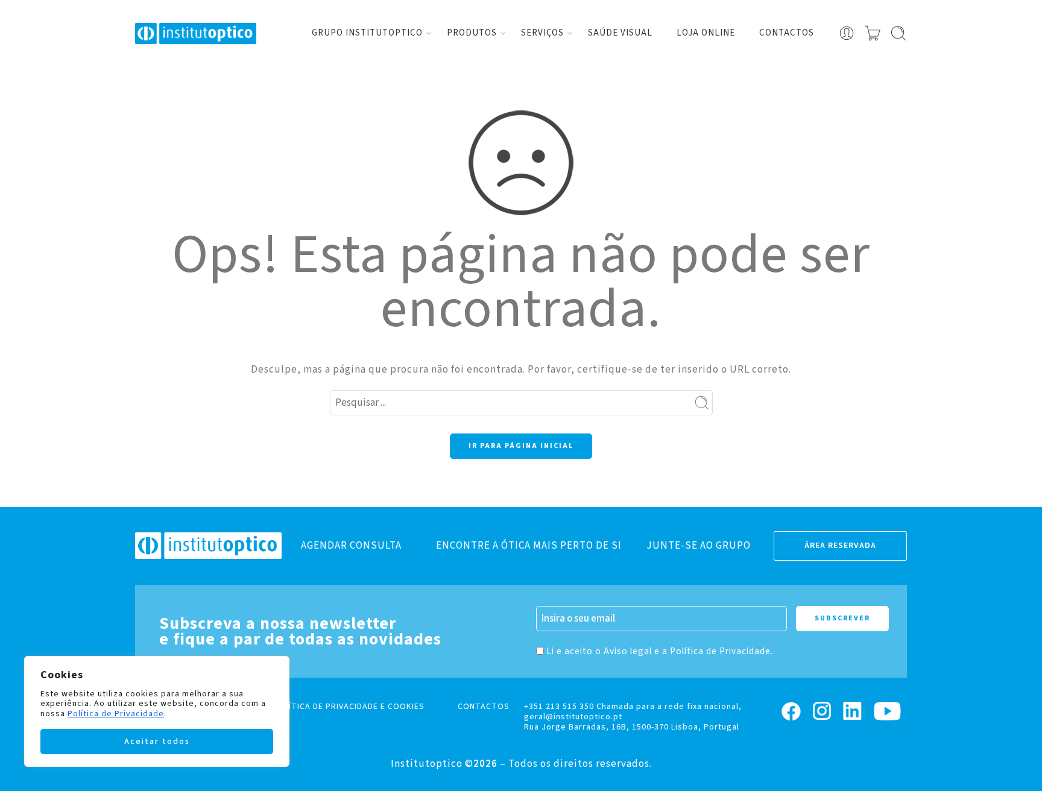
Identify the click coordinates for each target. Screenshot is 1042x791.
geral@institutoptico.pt (573, 717)
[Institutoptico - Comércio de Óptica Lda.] (195, 33)
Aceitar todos (157, 742)
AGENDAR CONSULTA (351, 545)
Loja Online (706, 33)
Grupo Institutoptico (367, 33)
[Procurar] (898, 33)
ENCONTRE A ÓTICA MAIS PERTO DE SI (529, 545)
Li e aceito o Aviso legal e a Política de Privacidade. (659, 651)
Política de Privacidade (116, 714)
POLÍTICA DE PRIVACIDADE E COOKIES (349, 707)
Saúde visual (620, 33)
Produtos (472, 33)
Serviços (542, 33)
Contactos (786, 33)
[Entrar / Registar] (846, 33)
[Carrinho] (872, 33)
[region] (156, 711)
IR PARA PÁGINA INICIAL (521, 446)
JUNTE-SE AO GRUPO (698, 545)
